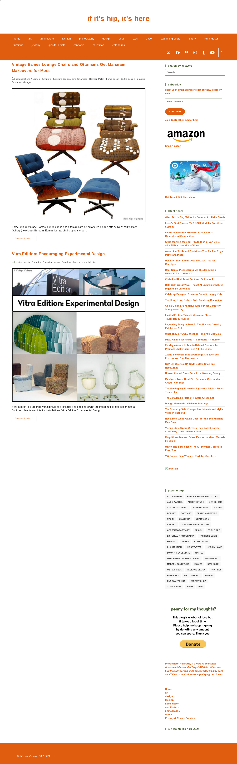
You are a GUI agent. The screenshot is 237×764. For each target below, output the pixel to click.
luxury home (214, 547)
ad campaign (174, 496)
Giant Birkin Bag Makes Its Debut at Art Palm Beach (195, 217)
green (185, 541)
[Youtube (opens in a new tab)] (213, 52)
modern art (212, 558)
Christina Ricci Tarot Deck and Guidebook (189, 279)
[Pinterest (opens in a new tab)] (187, 52)
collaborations (23, 79)
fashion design (208, 536)
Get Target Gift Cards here (180, 197)
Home (168, 689)
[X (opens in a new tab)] (169, 52)
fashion (169, 700)
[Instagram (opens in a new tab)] (196, 52)
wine (200, 587)
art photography (177, 508)
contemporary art (178, 530)
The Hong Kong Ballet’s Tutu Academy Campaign (193, 300)
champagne (202, 519)
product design (88, 262)
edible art (214, 530)
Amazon (170, 667)
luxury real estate (178, 553)
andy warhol (175, 502)
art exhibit (215, 502)
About (168, 714)
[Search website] (222, 52)
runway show (198, 581)
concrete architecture (195, 525)
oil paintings (174, 570)
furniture (46, 79)
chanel (171, 525)
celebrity (185, 519)
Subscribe (175, 111)
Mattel (199, 553)
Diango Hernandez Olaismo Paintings (186, 403)
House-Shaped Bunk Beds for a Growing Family (193, 373)
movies (198, 564)
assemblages (201, 508)
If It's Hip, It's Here (118, 18)
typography (174, 587)
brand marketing (207, 513)
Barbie (218, 508)
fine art (172, 541)
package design (196, 570)
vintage (27, 82)
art (166, 692)
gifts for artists (79, 79)
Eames (36, 79)
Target (195, 667)
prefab (209, 575)
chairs (19, 262)
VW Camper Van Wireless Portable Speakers (190, 456)
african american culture (202, 496)
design (27, 262)
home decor (112, 79)
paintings (216, 570)
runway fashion (176, 581)
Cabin (170, 519)
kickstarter (194, 547)
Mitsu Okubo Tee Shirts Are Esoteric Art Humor (192, 339)
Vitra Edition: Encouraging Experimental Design (58, 254)
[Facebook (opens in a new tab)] (179, 52)
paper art (173, 575)
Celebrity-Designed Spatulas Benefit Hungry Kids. (194, 294)
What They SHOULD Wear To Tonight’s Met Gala (193, 333)
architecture (196, 502)
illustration (174, 547)
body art (186, 513)
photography (192, 575)
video (190, 587)
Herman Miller (96, 79)
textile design (128, 79)
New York (213, 564)
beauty (171, 513)
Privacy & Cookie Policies (180, 718)
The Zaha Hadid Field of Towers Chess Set (189, 397)
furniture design (61, 79)
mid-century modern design (183, 558)
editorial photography (180, 536)
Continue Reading (25, 239)
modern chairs (71, 262)
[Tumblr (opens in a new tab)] (204, 52)
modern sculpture (178, 564)
